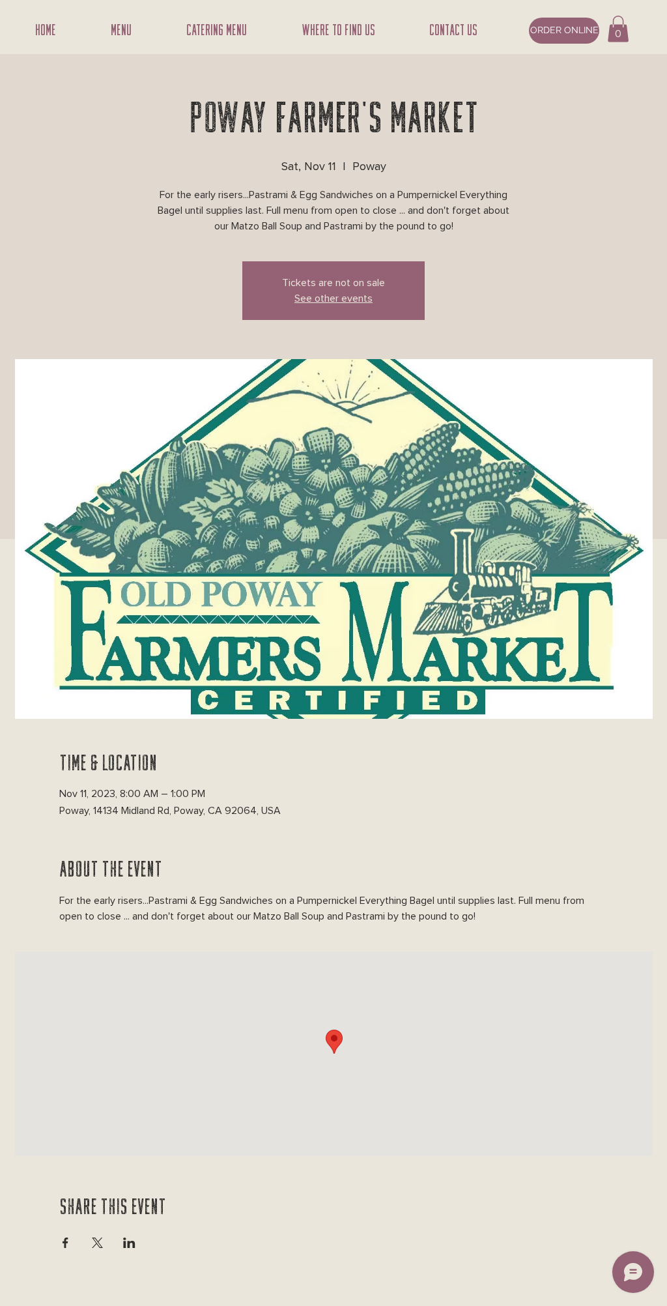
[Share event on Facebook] (65, 1243)
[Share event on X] (97, 1243)
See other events (333, 298)
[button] (618, 29)
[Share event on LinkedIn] (129, 1243)
